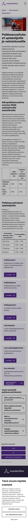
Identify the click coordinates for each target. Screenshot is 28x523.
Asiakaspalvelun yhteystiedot (11, 383)
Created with (6, 462)
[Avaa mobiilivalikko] (24, 3)
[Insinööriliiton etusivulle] (10, 3)
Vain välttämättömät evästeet (14, 515)
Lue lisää (8, 275)
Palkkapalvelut (6, 13)
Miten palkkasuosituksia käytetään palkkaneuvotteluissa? (13, 408)
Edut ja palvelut (13, 10)
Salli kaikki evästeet (14, 509)
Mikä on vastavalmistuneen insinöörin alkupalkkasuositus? (11, 419)
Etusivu (4, 10)
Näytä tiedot (14, 519)
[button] (13, 448)
